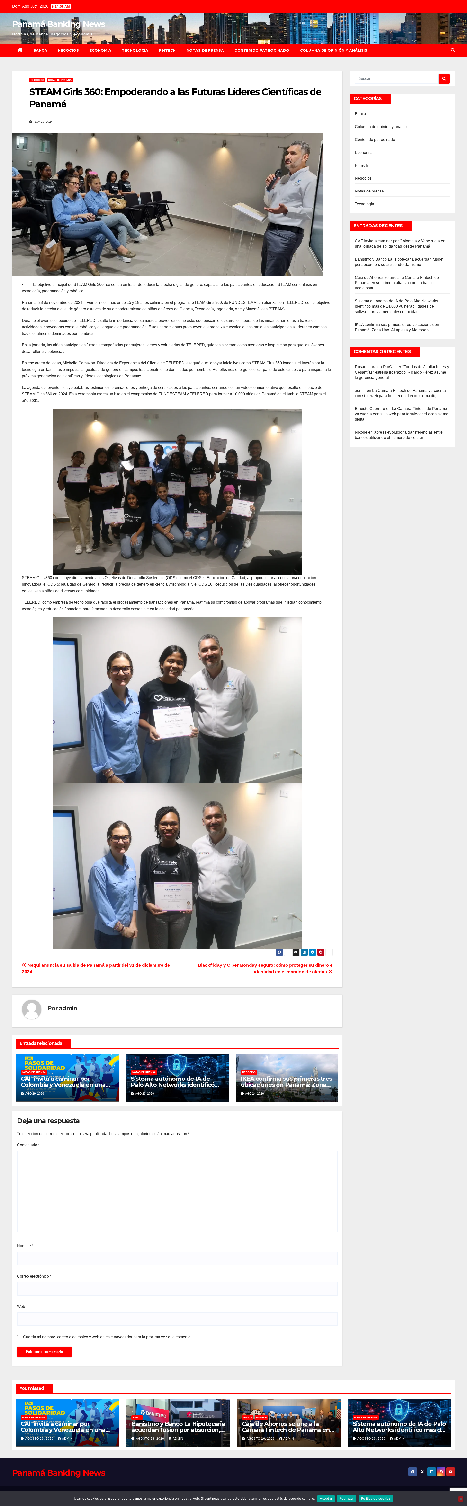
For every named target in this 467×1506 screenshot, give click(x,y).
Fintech (167, 50)
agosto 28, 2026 (150, 1438)
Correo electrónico (34, 1276)
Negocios (68, 50)
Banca (40, 50)
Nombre (25, 1246)
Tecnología (135, 50)
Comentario (28, 1145)
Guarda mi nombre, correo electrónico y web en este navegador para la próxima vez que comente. (107, 1337)
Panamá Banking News (58, 24)
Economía (100, 50)
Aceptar (326, 1498)
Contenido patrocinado (261, 50)
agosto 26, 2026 (261, 1438)
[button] (453, 50)
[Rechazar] (460, 1499)
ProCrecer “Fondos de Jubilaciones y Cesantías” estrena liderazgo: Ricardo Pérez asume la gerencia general (402, 372)
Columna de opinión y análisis (334, 50)
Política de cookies (376, 1498)
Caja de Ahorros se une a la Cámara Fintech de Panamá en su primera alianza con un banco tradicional (397, 282)
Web (21, 1307)
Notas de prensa (205, 50)
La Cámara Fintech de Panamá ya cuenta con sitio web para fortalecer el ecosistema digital (402, 414)
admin (68, 1008)
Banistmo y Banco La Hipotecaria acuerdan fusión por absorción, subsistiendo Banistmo (178, 1429)
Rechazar (347, 1498)
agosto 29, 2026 (39, 1438)
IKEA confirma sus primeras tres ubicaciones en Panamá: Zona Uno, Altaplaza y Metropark (286, 1084)
